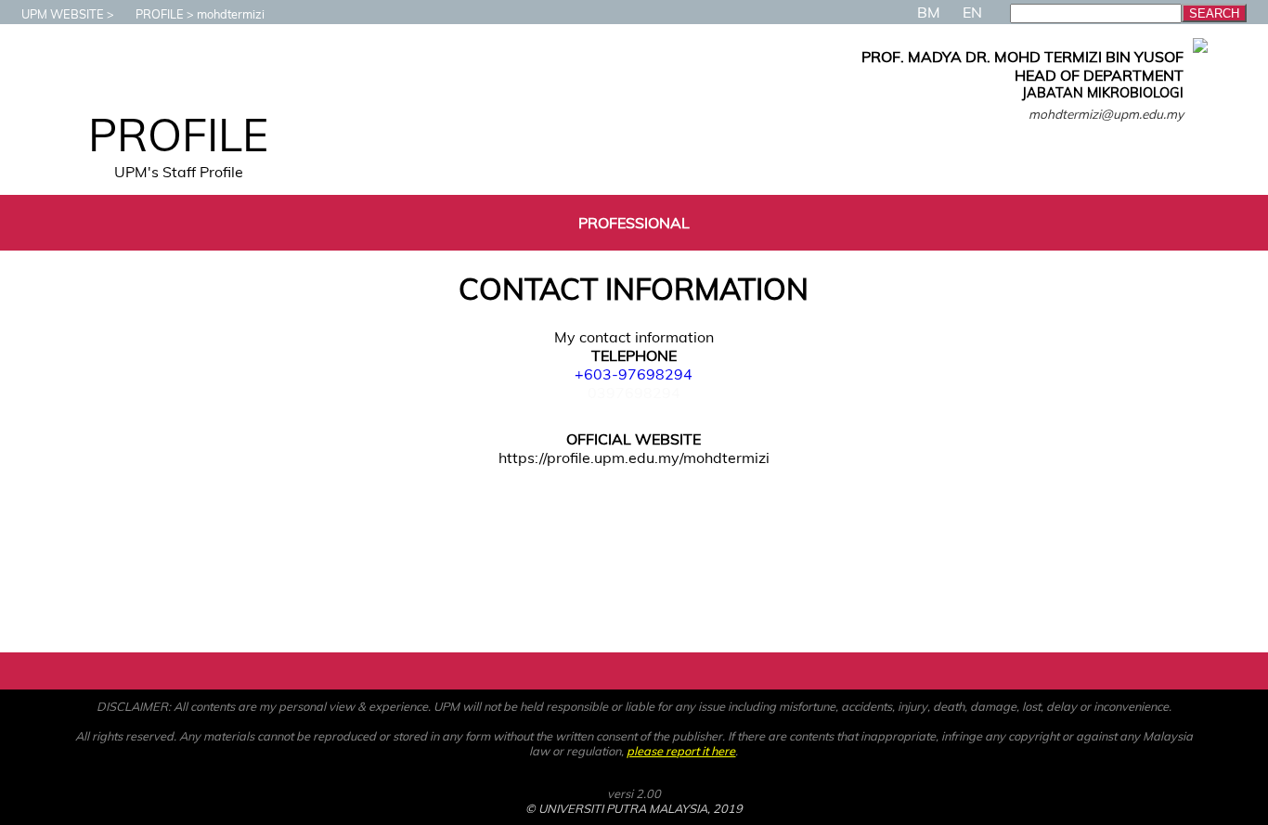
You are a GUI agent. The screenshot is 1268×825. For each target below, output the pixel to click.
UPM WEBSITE (62, 13)
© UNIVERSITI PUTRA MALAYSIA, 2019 (634, 808)
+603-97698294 (633, 374)
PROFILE (160, 13)
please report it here (681, 750)
